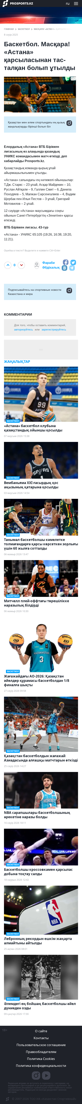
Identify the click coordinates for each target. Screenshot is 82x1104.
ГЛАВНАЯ (9, 29)
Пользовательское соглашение (41, 1045)
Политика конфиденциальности (41, 1065)
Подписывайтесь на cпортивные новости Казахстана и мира (34, 291)
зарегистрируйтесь (54, 329)
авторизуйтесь (23, 329)
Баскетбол (24, 29)
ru (67, 3)
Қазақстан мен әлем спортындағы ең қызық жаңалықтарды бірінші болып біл (36, 124)
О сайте (41, 1031)
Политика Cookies (41, 1059)
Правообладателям (41, 1052)
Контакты (41, 1038)
